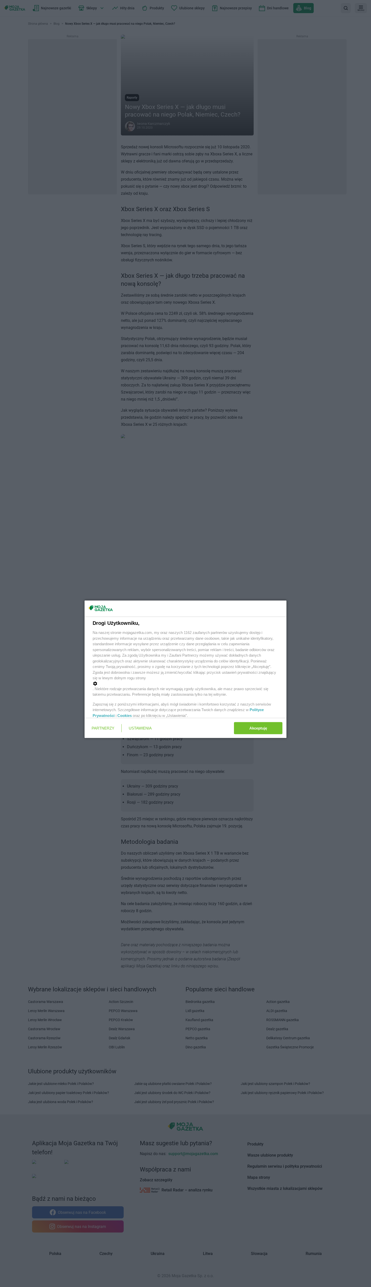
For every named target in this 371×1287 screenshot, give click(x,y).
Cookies (124, 715)
